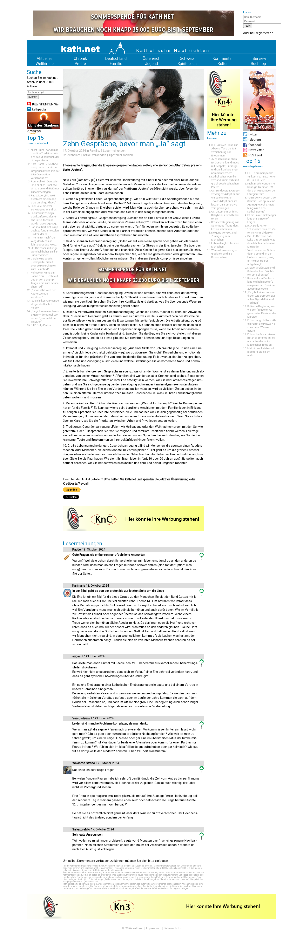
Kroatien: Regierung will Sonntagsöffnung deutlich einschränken (225, 226)
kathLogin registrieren (142, 866)
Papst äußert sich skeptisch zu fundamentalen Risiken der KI (45, 230)
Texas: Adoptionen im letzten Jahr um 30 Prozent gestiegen (224, 205)
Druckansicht (71, 155)
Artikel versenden (94, 155)
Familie (94, 151)
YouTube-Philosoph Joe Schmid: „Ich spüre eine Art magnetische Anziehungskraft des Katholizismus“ (261, 204)
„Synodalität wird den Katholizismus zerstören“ (43, 294)
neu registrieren (260, 33)
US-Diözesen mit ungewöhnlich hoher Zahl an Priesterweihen (44, 252)
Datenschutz (172, 928)
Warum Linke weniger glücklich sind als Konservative (224, 254)
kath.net (138, 928)
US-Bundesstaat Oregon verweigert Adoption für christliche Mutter (225, 194)
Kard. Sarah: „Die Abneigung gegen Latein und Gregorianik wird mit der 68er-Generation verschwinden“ (45, 171)
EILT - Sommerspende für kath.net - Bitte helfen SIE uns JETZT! (261, 176)
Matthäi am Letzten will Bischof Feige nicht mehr (261, 352)
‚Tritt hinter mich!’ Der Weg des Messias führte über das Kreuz (43, 241)
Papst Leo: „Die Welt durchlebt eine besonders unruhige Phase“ (44, 199)
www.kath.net (91, 882)
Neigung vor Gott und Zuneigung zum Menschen (224, 236)
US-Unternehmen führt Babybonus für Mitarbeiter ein (225, 215)
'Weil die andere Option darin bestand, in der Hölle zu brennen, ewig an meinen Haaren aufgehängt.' (261, 257)
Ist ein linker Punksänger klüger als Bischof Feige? (45, 304)
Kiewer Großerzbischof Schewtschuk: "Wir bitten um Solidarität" (261, 271)
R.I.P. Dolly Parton (41, 325)
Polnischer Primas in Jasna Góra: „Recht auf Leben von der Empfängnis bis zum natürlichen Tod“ (45, 279)
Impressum (153, 928)
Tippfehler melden (121, 155)
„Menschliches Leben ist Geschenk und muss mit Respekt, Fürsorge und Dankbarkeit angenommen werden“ (225, 166)
